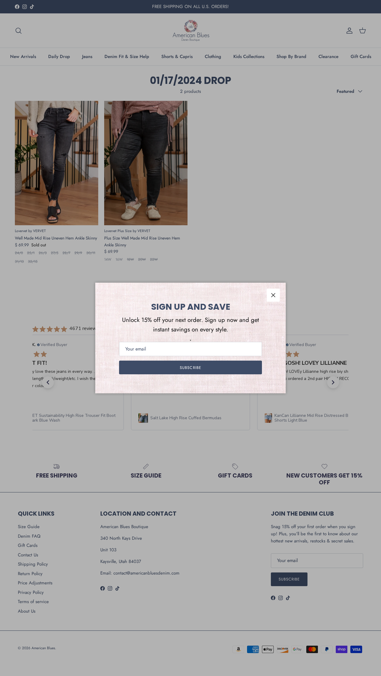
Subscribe (190, 367)
